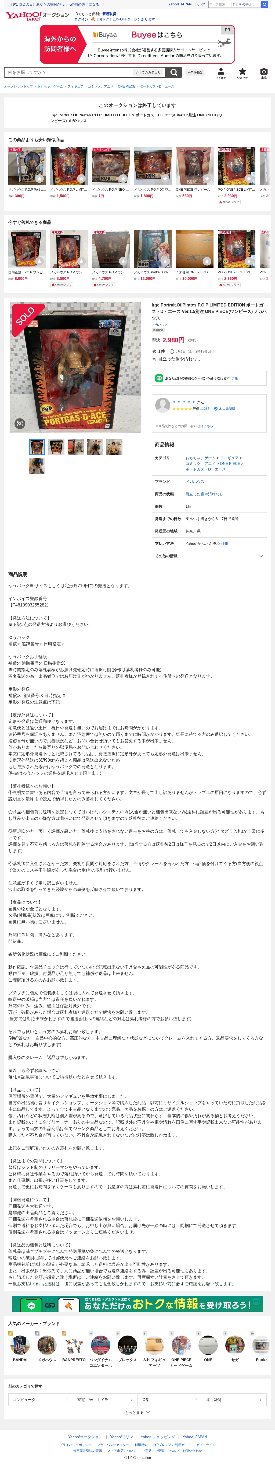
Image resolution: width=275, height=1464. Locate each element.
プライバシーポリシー (75, 1445)
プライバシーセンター (113, 1445)
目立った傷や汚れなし (204, 494)
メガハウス (160, 325)
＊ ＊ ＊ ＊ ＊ (184, 402)
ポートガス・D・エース (157, 86)
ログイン (81, 19)
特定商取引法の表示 (87, 1451)
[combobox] (69, 72)
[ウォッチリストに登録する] (39, 178)
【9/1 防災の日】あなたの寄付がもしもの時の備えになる (54, 4)
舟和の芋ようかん (248, 4)
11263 (204, 409)
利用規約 (141, 1445)
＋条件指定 (195, 72)
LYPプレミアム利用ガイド (172, 1445)
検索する (174, 72)
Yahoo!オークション (85, 1437)
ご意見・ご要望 (153, 1451)
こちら (208, 426)
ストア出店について (121, 1451)
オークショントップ (18, 86)
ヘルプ (200, 4)
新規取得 (109, 14)
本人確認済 (227, 409)
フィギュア (75, 86)
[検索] (264, 4)
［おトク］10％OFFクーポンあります (125, 19)
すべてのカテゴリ (148, 72)
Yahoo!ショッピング (158, 1437)
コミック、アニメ (101, 86)
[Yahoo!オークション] (38, 13)
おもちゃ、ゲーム (50, 86)
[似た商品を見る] (20, 423)
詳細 (235, 378)
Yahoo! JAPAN (179, 4)
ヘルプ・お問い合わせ (186, 1451)
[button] (209, 556)
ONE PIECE (126, 86)
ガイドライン (206, 1445)
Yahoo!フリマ (121, 1437)
